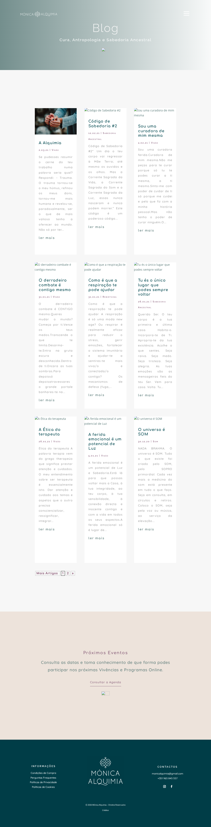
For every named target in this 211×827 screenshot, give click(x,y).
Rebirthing (110, 297)
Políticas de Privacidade (43, 782)
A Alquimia (50, 143)
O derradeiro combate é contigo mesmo (55, 285)
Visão (55, 150)
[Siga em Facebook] (171, 786)
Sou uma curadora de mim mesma (151, 131)
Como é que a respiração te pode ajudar (102, 285)
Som (155, 441)
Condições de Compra (43, 772)
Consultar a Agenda (105, 682)
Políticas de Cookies (43, 786)
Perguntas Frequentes (43, 777)
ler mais (47, 238)
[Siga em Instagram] (164, 786)
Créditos (105, 810)
